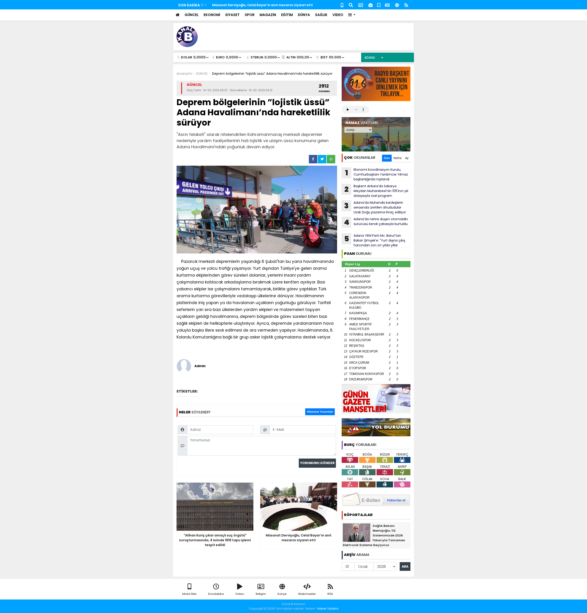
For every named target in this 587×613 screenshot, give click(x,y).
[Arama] (350, 4)
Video (239, 594)
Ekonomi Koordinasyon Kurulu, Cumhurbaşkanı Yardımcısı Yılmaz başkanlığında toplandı (376, 174)
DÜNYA (304, 14)
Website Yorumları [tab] (320, 412)
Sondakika (216, 594)
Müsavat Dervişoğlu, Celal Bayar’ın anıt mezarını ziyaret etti (262, 5)
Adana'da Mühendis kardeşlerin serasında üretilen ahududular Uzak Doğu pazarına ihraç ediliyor (375, 207)
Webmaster (307, 594)
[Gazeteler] (387, 4)
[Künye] (397, 4)
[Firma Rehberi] (370, 4)
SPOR (250, 14)
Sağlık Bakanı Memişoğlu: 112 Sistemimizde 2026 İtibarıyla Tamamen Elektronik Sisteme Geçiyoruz (374, 535)
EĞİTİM (287, 14)
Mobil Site (189, 594)
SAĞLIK (321, 14)
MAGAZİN (268, 14)
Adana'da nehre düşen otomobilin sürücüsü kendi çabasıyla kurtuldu (376, 222)
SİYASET (232, 14)
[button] (352, 15)
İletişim (261, 594)
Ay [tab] (407, 158)
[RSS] (406, 4)
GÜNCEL (192, 14)
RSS (330, 594)
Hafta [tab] (397, 158)
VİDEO (337, 14)
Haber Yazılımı (327, 608)
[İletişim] (360, 4)
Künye (282, 594)
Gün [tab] (387, 158)
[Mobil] (342, 4)
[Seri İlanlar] (379, 4)
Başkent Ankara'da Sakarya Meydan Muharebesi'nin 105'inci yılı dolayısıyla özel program (376, 191)
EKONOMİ (212, 14)
